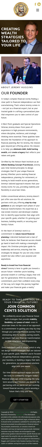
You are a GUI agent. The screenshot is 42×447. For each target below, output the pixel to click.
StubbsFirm (19, 415)
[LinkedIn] (39, 4)
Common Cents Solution (22, 412)
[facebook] (35, 4)
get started (21, 400)
